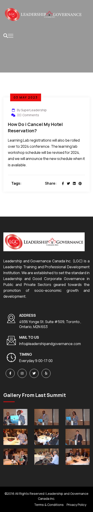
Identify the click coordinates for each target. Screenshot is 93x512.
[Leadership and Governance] (42, 14)
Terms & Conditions (49, 504)
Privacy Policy (76, 504)
